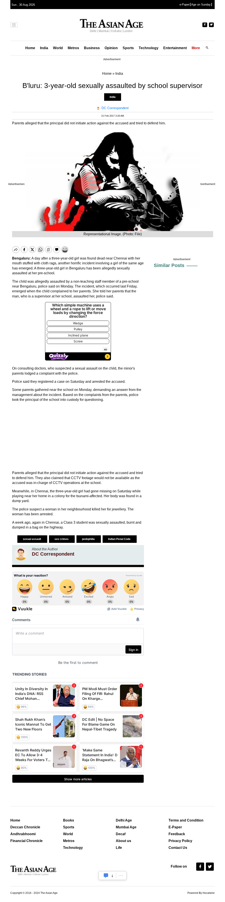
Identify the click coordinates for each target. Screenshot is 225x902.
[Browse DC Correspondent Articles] (20, 553)
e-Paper (184, 4)
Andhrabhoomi (23, 834)
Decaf (120, 834)
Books (68, 820)
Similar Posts (169, 265)
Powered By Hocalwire (201, 893)
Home (30, 48)
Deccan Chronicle (25, 827)
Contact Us (178, 848)
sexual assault (32, 539)
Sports (128, 48)
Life (119, 848)
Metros (73, 48)
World (58, 48)
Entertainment (175, 48)
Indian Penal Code (119, 539)
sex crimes (61, 539)
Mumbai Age (126, 827)
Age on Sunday (201, 4)
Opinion (111, 48)
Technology (148, 48)
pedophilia (88, 539)
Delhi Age (124, 820)
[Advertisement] (78, 436)
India (44, 48)
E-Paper (175, 827)
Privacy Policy (180, 841)
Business (92, 48)
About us (123, 841)
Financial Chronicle (26, 841)
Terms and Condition (186, 820)
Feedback (177, 834)
